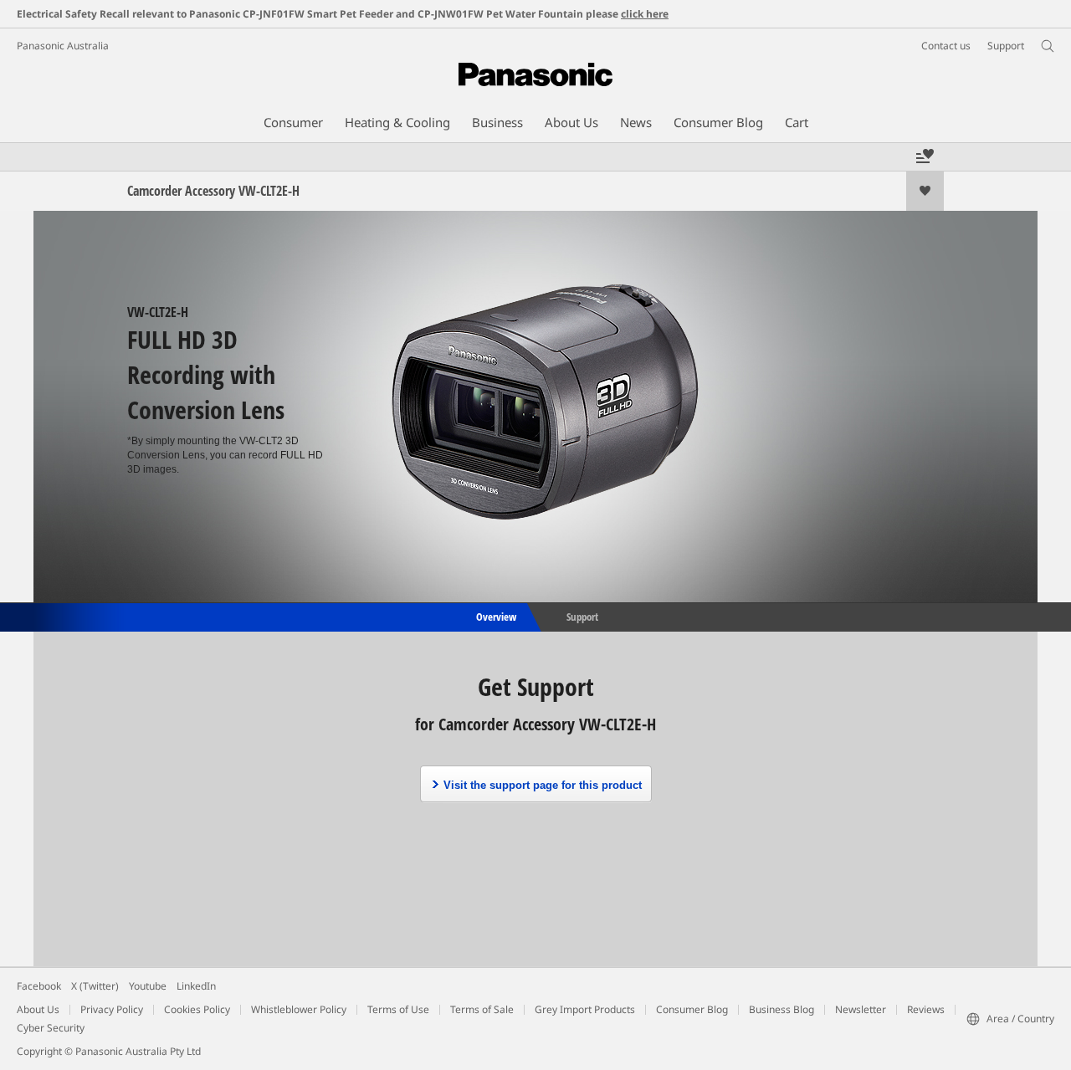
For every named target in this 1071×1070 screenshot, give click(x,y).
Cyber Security (51, 1028)
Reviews (926, 1009)
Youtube (148, 986)
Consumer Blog (692, 1009)
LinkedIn (196, 986)
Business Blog (781, 1009)
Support (582, 615)
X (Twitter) (95, 986)
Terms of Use (398, 1009)
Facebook (39, 986)
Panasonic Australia (63, 45)
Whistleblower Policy (298, 1009)
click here (645, 14)
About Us (38, 1009)
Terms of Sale (482, 1009)
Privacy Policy (111, 1009)
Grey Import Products (585, 1009)
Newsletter (860, 1009)
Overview (495, 615)
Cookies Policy (197, 1009)
